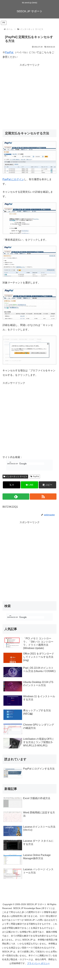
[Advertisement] (29, 96)
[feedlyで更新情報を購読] (16, 496)
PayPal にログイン (13, 179)
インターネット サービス (16, 476)
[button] (47, 484)
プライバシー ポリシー (38, 963)
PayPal (9, 52)
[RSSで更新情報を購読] (43, 496)
